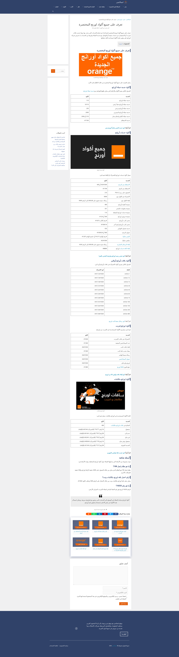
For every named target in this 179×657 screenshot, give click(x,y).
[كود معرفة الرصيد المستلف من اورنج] (81, 528)
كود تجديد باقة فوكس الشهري (116, 453)
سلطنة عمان (102, 6)
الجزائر (56, 6)
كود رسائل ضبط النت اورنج (117, 321)
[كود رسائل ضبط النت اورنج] (100, 528)
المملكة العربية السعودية (114, 6)
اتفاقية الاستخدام (54, 645)
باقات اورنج (102, 509)
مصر (126, 6)
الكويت (64, 6)
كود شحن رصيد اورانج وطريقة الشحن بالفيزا (112, 256)
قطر (79, 6)
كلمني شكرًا (126, 236)
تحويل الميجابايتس (124, 359)
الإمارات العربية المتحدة (89, 6)
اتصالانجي (119, 2)
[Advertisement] (58, 40)
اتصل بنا (124, 634)
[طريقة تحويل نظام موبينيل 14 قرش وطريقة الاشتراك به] (120, 545)
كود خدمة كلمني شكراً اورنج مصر (115, 128)
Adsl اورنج (120, 367)
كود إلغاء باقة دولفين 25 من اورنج (115, 374)
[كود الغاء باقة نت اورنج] (81, 545)
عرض (121, 44)
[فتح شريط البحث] (53, 11)
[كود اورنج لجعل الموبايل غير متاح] (100, 545)
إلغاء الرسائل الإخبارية (123, 244)
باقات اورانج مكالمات (117, 425)
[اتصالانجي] (125, 2)
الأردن (71, 6)
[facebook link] (76, 628)
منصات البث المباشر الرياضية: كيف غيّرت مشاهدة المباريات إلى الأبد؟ (58, 163)
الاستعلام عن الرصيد (124, 184)
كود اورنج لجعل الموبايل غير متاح (100, 548)
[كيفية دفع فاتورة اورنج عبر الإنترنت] (120, 528)
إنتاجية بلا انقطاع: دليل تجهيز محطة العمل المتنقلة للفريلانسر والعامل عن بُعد (58, 139)
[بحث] (53, 71)
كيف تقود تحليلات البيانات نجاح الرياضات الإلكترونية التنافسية (58, 156)
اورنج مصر (119, 19)
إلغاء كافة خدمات (125, 248)
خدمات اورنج (97, 509)
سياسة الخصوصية (63, 645)
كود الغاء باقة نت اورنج (81, 548)
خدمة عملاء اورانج (88, 91)
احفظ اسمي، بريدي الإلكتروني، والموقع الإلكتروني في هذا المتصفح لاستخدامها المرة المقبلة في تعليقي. (101, 597)
